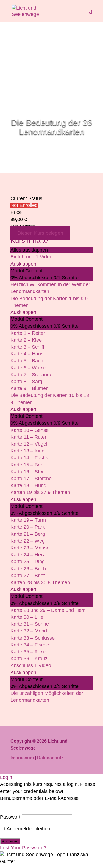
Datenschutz (50, 757)
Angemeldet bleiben (27, 828)
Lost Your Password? (23, 847)
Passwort (10, 817)
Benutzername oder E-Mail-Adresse (39, 798)
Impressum (22, 757)
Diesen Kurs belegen (40, 233)
